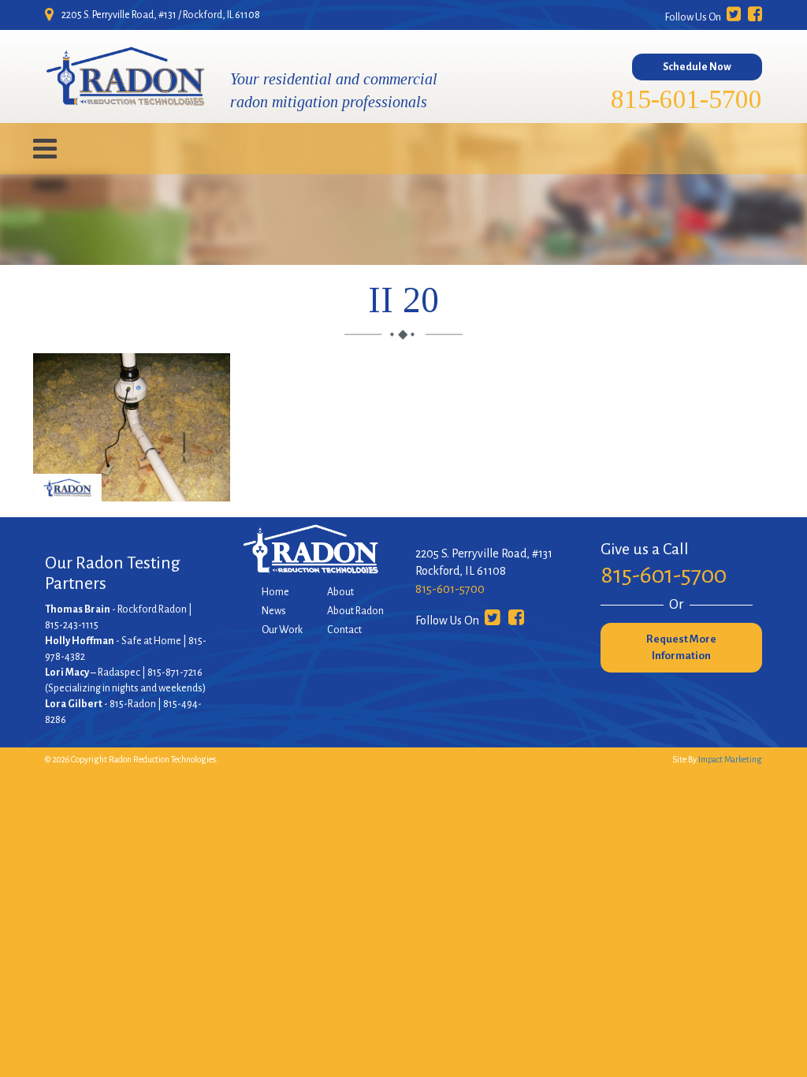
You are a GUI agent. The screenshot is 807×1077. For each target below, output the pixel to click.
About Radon (355, 611)
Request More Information (681, 647)
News (274, 611)
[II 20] (131, 491)
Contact (344, 629)
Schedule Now (697, 67)
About (340, 592)
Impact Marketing (730, 759)
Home (275, 592)
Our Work (282, 629)
